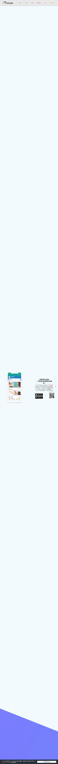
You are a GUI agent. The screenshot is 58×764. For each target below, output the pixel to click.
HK (20, 3)
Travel (26, 3)
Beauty (39, 3)
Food (32, 3)
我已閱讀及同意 (46, 762)
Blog (45, 3)
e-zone (51, 3)
